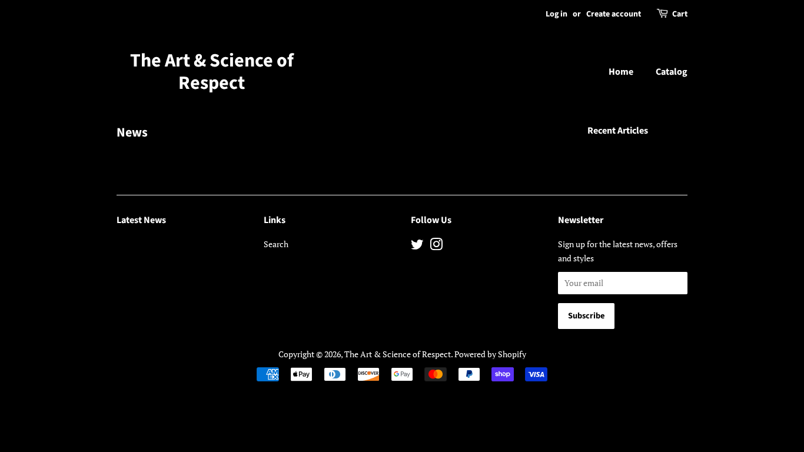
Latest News (141, 220)
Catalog (671, 71)
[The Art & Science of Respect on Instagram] (436, 246)
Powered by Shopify (490, 354)
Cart (679, 14)
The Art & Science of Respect (212, 72)
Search (276, 244)
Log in (556, 14)
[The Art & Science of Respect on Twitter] (417, 246)
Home (621, 71)
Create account (613, 14)
